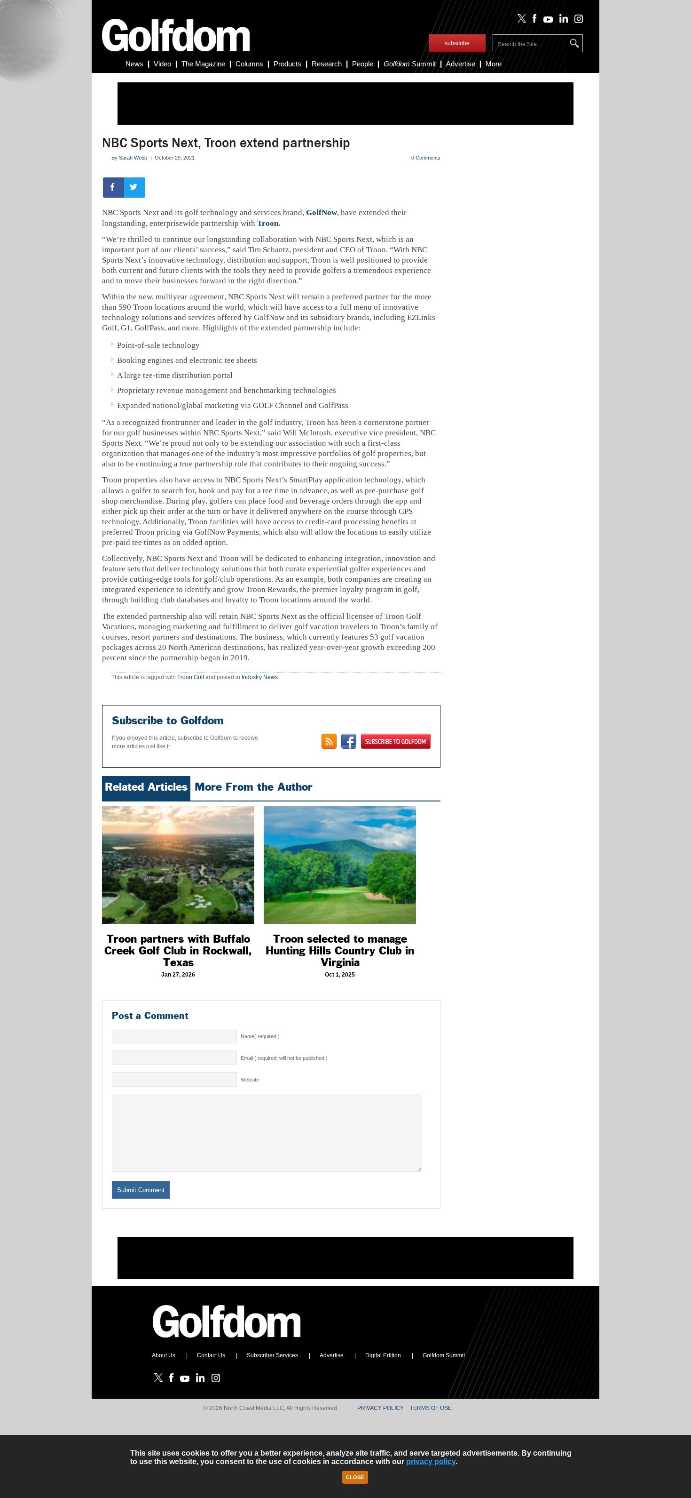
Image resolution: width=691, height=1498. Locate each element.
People (362, 64)
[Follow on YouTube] (546, 20)
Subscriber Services (272, 1355)
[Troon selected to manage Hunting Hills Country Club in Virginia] (340, 865)
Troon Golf (190, 677)
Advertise (460, 64)
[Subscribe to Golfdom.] (396, 741)
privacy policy (430, 1462)
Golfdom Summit (444, 1355)
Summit (410, 64)
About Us (163, 1355)
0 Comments (425, 157)
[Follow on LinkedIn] (562, 20)
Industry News (260, 677)
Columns (249, 64)
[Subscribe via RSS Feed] (329, 741)
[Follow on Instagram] (576, 20)
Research (327, 64)
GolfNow (321, 212)
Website (250, 1079)
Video (162, 64)
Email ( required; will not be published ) (284, 1058)
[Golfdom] (227, 1341)
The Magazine (203, 64)
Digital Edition (383, 1355)
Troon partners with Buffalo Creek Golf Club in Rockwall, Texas (178, 950)
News (134, 64)
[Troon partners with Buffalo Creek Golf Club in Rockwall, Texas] (178, 865)
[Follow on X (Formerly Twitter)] (519, 20)
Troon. (268, 223)
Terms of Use (431, 1408)
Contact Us (211, 1355)
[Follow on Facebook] (532, 20)
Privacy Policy (380, 1408)
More (494, 64)
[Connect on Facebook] (348, 741)
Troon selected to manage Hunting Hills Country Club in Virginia (340, 950)
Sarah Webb (133, 157)
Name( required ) (260, 1036)
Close (355, 1477)
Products (287, 64)
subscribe (457, 43)
